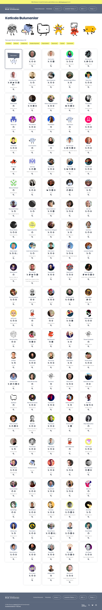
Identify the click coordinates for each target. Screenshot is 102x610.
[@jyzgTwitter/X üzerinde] (31, 212)
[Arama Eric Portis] (88, 410)
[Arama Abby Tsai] (88, 496)
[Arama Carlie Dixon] (51, 153)
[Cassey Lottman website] (15, 491)
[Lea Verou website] (91, 127)
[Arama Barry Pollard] (32, 283)
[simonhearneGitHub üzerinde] (13, 470)
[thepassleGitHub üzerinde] (88, 106)
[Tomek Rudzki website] (53, 275)
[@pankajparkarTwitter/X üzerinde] (67, 254)
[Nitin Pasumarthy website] (35, 342)
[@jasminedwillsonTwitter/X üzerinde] (68, 83)
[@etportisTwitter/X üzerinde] (85, 405)
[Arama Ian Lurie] (69, 475)
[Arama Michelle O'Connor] (32, 473)
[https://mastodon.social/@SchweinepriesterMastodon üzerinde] (87, 300)
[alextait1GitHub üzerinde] (88, 212)
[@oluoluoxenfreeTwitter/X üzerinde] (67, 212)
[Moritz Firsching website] (15, 342)
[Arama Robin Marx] (69, 174)
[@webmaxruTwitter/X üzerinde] (11, 555)
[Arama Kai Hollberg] (88, 305)
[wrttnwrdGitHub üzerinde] (70, 470)
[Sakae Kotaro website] (72, 275)
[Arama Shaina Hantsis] (13, 281)
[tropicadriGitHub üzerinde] (15, 534)
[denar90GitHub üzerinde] (33, 83)
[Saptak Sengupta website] (72, 62)
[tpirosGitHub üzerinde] (88, 83)
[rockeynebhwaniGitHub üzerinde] (51, 212)
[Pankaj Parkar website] (72, 254)
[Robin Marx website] (74, 169)
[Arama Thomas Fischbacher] (88, 347)
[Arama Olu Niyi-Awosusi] (69, 216)
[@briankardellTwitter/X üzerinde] (85, 62)
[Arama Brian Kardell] (88, 66)
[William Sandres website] (91, 321)
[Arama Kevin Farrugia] (69, 153)
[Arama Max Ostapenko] (88, 475)
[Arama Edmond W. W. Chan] (88, 389)
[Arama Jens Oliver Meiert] (13, 90)
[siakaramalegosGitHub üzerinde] (88, 275)
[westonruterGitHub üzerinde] (70, 384)
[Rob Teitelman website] (35, 513)
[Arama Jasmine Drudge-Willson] (69, 87)
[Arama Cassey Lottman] (13, 496)
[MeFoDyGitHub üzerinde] (32, 363)
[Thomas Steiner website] (91, 363)
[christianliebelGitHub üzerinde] (13, 384)
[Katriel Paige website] (15, 513)
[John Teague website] (91, 555)
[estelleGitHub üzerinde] (13, 148)
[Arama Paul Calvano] (51, 431)
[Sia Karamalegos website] (93, 275)
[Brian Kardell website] (92, 62)
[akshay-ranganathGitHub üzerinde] (68, 513)
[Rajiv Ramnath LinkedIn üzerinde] (52, 342)
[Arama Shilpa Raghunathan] (88, 431)
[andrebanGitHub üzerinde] (33, 254)
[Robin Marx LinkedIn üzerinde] (72, 169)
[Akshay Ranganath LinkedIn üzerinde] (71, 513)
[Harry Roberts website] (35, 127)
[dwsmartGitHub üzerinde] (50, 190)
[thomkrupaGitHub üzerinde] (51, 363)
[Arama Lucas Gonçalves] (32, 153)
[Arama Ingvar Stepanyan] (51, 87)
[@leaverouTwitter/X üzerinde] (86, 127)
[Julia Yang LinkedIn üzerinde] (35, 169)
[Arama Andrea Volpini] (13, 258)
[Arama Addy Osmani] (51, 258)
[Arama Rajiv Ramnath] (51, 347)
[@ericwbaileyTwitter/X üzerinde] (48, 513)
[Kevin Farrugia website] (74, 148)
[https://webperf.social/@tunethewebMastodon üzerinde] (30, 275)
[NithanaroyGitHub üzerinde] (30, 342)
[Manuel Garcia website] (54, 534)
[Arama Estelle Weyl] (13, 153)
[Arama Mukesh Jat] (13, 132)
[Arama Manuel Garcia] (51, 538)
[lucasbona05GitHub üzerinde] (32, 148)
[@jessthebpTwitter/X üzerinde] (48, 300)
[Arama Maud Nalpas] (51, 132)
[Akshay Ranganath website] (73, 513)
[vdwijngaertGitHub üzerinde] (51, 233)
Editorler (16, 43)
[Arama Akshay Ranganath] (69, 517)
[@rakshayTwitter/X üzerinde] (66, 513)
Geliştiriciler (24, 43)
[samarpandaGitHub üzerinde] (13, 106)
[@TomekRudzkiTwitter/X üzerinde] (48, 275)
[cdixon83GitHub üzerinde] (51, 148)
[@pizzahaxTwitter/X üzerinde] (48, 106)
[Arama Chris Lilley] (32, 496)
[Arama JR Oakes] (13, 368)
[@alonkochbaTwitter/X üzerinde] (48, 62)
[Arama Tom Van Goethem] (13, 305)
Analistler (8, 43)
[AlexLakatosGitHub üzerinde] (32, 534)
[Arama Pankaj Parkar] (69, 258)
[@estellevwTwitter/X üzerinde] (11, 148)
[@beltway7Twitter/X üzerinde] (67, 275)
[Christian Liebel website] (18, 384)
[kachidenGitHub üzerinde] (12, 513)
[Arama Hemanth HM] (88, 174)
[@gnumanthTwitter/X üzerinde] (86, 169)
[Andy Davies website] (53, 169)
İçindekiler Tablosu (70, 8)
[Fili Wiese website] (73, 534)
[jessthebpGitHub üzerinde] (51, 300)
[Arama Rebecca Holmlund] (13, 195)
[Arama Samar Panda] (13, 111)
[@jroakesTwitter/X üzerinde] (12, 363)
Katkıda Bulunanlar (40, 8)
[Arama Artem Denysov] (32, 87)
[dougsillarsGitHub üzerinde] (51, 555)
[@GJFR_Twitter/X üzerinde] (87, 190)
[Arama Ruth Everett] (69, 347)
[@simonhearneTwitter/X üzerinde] (11, 470)
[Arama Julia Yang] (32, 174)
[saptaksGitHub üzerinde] (70, 62)
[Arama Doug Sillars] (51, 560)
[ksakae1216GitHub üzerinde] (70, 275)
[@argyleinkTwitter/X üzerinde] (86, 449)
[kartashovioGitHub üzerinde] (31, 106)
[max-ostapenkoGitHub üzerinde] (86, 470)
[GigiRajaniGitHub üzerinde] (13, 405)
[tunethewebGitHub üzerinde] (35, 275)
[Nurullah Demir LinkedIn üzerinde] (70, 190)
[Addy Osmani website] (53, 254)
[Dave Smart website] (55, 190)
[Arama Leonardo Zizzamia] (88, 258)
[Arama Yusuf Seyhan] (51, 410)
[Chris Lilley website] (35, 491)
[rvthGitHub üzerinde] (71, 342)
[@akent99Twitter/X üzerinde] (86, 148)
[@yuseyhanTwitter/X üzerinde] (48, 405)
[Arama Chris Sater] (13, 174)
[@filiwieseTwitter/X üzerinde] (66, 534)
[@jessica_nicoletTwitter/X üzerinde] (67, 491)
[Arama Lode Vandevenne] (69, 454)
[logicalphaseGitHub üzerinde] (88, 555)
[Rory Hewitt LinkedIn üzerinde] (71, 555)
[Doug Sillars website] (53, 555)
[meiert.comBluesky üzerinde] (13, 83)
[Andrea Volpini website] (16, 254)
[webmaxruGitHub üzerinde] (13, 555)
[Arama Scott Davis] (88, 237)
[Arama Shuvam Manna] (13, 237)
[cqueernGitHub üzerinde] (71, 363)
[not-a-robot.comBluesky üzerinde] (66, 106)
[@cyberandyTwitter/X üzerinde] (10, 254)
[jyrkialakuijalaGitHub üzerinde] (33, 212)
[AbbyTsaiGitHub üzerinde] (88, 491)
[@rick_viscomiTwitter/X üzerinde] (67, 576)
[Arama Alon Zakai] (88, 517)
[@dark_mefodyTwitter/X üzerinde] (30, 363)
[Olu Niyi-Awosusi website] (72, 212)
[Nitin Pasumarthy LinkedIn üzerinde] (32, 342)
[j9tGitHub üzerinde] (16, 83)
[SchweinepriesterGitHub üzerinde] (90, 300)
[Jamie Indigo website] (73, 106)
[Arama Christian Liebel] (13, 389)
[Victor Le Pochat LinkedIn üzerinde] (15, 426)
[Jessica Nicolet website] (72, 491)
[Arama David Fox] (32, 433)
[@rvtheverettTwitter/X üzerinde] (68, 342)
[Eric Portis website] (92, 405)
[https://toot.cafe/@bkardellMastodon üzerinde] (87, 62)
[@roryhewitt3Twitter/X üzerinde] (66, 555)
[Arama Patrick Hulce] (32, 454)
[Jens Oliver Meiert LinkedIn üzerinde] (18, 83)
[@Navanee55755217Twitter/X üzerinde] (12, 212)
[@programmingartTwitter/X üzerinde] (65, 169)
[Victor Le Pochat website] (17, 426)
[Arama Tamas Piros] (88, 87)
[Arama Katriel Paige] (13, 517)
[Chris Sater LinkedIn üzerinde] (13, 169)
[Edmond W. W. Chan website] (90, 384)
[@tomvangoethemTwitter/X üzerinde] (11, 300)
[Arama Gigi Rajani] (13, 410)
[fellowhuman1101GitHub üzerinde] (68, 106)
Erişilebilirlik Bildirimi (10, 606)
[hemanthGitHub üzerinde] (88, 169)
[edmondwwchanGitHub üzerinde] (87, 384)
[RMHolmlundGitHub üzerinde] (13, 190)
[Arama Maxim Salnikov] (13, 560)
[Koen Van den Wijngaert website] (53, 233)
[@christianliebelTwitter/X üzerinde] (8, 384)
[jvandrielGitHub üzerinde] (70, 321)
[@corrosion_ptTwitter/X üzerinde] (46, 534)
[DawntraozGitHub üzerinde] (32, 405)
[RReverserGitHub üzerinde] (51, 83)
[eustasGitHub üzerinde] (32, 233)
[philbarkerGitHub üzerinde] (32, 62)
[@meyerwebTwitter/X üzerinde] (30, 576)
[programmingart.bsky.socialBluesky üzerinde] (67, 169)
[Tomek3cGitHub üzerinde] (51, 275)
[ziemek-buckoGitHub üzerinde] (88, 534)
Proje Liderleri (45, 43)
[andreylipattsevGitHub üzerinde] (71, 405)
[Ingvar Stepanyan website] (53, 83)
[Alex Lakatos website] (35, 534)
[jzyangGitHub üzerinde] (32, 169)
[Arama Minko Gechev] (51, 454)
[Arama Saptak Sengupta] (69, 66)
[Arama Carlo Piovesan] (69, 237)
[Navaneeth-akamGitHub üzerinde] (15, 212)
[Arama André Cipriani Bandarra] (32, 258)
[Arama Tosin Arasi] (51, 389)
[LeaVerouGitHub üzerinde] (88, 127)
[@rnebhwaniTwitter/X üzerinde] (48, 212)
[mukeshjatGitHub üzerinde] (13, 127)
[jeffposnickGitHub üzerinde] (13, 321)
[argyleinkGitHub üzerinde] (88, 449)
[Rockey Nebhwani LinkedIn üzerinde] (53, 212)
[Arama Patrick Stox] (32, 560)
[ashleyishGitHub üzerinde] (32, 384)
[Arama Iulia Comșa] (51, 326)
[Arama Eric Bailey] (51, 517)
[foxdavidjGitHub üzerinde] (32, 426)
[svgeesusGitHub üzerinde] (32, 491)
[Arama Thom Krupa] (51, 368)
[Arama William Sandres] (88, 326)
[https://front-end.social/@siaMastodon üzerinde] (83, 275)
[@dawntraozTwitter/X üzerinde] (30, 405)
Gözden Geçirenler (34, 43)
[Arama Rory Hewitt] (69, 560)
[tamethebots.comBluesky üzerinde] (47, 190)
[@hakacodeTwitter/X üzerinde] (86, 321)
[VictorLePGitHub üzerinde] (12, 426)
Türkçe (92, 8)
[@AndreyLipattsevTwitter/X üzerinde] (68, 405)
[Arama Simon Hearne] (13, 475)
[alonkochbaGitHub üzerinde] (51, 62)
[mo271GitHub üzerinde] (12, 342)
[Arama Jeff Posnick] (13, 326)
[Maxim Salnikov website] (16, 555)
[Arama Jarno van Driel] (69, 326)
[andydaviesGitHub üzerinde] (51, 169)
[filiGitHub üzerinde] (68, 534)
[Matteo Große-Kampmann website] (53, 106)
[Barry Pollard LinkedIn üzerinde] (37, 275)
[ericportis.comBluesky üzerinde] (87, 405)
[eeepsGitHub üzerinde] (90, 405)
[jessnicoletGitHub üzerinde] (70, 491)
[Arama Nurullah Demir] (69, 195)
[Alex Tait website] (91, 212)
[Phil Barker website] (35, 62)
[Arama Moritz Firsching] (13, 347)
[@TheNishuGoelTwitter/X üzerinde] (30, 190)
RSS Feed (18, 606)
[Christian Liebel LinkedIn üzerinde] (16, 384)
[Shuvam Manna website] (16, 233)
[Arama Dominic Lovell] (69, 431)
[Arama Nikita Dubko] (32, 368)
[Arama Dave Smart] (51, 195)
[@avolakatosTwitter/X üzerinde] (30, 534)
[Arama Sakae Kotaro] (69, 280)
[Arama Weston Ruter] (69, 389)
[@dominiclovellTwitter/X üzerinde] (68, 426)
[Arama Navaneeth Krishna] (13, 216)
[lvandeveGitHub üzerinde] (70, 449)
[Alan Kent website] (91, 148)
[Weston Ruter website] (72, 384)
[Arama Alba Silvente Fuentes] (32, 410)
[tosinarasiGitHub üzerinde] (51, 384)
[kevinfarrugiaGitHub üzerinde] (70, 148)
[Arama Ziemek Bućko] (88, 538)
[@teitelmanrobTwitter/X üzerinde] (30, 513)
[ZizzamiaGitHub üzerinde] (90, 254)
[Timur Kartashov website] (36, 106)
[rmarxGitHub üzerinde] (70, 169)
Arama (57, 8)
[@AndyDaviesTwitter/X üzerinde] (48, 169)
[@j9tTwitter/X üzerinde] (8, 83)
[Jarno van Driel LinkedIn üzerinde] (72, 321)
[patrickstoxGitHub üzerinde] (32, 555)
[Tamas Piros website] (91, 83)
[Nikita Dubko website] (35, 363)
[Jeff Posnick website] (16, 321)
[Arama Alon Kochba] (51, 66)
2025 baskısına (62, 2)
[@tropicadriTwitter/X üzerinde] (12, 534)
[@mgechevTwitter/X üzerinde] (48, 449)
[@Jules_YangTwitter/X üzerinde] (30, 169)
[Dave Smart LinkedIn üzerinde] (52, 190)
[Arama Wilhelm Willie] (51, 581)
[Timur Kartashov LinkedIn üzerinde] (33, 106)
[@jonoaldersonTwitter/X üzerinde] (48, 470)
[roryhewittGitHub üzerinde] (68, 555)
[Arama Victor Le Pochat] (13, 431)
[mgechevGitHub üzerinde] (51, 449)
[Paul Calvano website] (53, 426)
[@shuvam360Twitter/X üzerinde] (11, 233)
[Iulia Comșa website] (52, 321)
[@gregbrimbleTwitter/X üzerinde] (48, 491)
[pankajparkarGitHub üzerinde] (70, 254)
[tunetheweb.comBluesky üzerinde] (32, 275)
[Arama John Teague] (88, 560)
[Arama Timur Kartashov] (32, 111)
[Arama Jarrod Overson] (32, 305)
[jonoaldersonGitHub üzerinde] (51, 470)
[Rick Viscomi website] (72, 576)
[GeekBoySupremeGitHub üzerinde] (13, 233)
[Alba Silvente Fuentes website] (35, 405)
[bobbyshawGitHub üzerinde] (68, 300)
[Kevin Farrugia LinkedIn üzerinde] (72, 148)
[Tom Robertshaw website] (73, 300)
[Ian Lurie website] (72, 470)
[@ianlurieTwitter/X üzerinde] (67, 470)
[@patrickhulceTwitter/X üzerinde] (30, 449)
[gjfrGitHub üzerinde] (90, 190)
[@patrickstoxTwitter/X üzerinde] (30, 555)
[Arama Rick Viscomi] (69, 582)
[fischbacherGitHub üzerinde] (88, 342)
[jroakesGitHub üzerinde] (15, 363)
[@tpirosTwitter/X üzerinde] (86, 83)
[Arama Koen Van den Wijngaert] (51, 237)
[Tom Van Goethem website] (16, 300)
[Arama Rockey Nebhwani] (51, 216)
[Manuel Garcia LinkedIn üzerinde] (51, 534)
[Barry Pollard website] (32, 277)
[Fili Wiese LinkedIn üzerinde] (71, 534)
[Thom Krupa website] (53, 363)
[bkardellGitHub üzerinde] (90, 62)
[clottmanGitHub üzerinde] (12, 491)
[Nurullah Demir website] (72, 190)
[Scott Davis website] (91, 233)
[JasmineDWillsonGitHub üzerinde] (71, 83)
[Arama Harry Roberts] (32, 132)
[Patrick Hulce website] (35, 449)
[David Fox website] (35, 426)
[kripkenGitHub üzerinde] (90, 513)
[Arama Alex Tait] (88, 216)
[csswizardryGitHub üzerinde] (32, 127)
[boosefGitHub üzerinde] (88, 426)
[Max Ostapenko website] (91, 470)
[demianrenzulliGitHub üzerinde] (15, 449)
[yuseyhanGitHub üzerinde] (51, 405)
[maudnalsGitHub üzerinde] (51, 127)
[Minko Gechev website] (53, 449)
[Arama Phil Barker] (32, 66)
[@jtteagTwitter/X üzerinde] (86, 555)
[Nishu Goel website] (35, 190)
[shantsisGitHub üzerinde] (13, 275)
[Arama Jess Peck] (51, 305)
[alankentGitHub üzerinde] (88, 148)
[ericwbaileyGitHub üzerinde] (51, 513)
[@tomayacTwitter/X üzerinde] (86, 363)
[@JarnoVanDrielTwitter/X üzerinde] (67, 321)
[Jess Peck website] (53, 300)
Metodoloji (49, 8)
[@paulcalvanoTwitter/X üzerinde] (48, 426)
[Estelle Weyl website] (16, 148)
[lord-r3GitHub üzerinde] (51, 106)
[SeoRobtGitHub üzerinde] (32, 513)
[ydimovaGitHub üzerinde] (70, 127)
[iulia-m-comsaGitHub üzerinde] (50, 321)
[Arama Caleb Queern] (69, 368)
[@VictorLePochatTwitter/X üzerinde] (10, 426)
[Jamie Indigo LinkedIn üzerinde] (71, 106)
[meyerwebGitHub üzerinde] (32, 576)
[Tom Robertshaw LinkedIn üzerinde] (71, 300)
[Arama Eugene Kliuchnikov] (32, 237)
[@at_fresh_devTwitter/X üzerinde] (86, 212)
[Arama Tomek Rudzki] (51, 280)
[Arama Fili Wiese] (69, 538)
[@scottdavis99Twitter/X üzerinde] (86, 233)
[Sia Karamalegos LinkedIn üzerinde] (91, 275)
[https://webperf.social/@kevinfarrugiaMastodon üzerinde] (67, 148)
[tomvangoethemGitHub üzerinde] (13, 300)
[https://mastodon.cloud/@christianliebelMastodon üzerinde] (11, 384)
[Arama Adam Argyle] (88, 454)
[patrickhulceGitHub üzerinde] (32, 449)
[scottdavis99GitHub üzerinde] (88, 233)
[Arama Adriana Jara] (13, 538)
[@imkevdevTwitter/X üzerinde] (65, 148)
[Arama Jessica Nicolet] (69, 496)
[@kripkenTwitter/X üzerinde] (87, 513)
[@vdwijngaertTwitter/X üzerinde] (48, 233)
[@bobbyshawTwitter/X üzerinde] (66, 300)
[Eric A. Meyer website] (35, 576)
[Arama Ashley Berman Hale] (32, 389)
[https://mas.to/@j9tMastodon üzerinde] (11, 83)
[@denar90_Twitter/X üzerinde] (31, 83)
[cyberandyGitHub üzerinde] (13, 254)
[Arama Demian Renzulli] (13, 454)
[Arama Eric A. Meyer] (32, 581)
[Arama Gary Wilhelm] (32, 326)
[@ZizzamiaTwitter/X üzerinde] (87, 254)
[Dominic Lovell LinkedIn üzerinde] (71, 426)
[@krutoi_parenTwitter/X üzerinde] (28, 106)
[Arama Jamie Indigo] (69, 111)
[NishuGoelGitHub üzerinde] (32, 190)
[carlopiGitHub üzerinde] (71, 233)
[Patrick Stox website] (35, 555)
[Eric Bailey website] (53, 513)
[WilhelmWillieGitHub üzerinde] (51, 576)
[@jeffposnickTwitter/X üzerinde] (11, 321)
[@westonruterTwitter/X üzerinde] (67, 384)
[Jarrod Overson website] (33, 300)
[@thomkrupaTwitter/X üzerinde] (48, 363)
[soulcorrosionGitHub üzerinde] (49, 534)
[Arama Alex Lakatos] (32, 538)
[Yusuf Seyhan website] (53, 405)
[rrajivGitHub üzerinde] (50, 342)
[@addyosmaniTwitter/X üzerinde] (48, 254)
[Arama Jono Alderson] (51, 475)
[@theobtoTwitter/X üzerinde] (30, 426)
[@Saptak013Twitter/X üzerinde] (67, 62)
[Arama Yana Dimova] (69, 132)
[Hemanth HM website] (91, 169)
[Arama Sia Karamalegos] (88, 280)
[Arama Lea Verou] (88, 132)
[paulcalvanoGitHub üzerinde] (51, 426)
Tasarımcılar (54, 43)
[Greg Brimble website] (53, 491)
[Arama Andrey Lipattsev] (69, 410)
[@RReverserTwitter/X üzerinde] (48, 83)
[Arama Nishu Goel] (32, 195)
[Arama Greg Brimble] (51, 496)
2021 (82, 8)
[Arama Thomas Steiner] (88, 368)
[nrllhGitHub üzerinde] (67, 190)
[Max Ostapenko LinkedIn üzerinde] (88, 470)
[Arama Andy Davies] (51, 174)
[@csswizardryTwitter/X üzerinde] (30, 127)
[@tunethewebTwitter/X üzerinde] (27, 275)
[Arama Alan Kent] (88, 153)
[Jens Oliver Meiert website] (13, 85)
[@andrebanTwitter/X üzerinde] (31, 254)
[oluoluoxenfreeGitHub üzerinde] (70, 212)
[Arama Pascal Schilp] (88, 111)
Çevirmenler (70, 43)
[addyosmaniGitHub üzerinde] (51, 254)
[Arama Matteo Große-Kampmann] (51, 111)
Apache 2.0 (16, 604)
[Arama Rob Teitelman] (32, 517)
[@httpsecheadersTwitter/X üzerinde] (68, 363)
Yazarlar (62, 43)
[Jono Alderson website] (53, 470)
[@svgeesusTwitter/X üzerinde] (30, 491)
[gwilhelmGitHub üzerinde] (32, 321)
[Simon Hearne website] (16, 470)
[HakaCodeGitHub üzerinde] (88, 321)
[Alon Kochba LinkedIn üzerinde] (53, 62)
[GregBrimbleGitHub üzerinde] (51, 491)
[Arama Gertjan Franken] (88, 195)
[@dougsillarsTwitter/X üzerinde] (48, 555)
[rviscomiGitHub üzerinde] (70, 576)
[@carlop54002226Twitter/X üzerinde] (68, 233)
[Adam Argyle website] (91, 449)
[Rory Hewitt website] (73, 555)
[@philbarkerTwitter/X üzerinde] (30, 62)
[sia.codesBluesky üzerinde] (86, 275)
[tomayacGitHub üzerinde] (88, 363)
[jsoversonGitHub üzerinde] (31, 300)
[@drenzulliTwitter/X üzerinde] (12, 449)
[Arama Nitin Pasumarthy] (32, 347)
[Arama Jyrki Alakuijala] (32, 216)
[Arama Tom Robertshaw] (69, 305)
